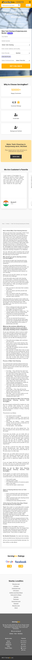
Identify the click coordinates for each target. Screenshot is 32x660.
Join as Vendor (20, 2)
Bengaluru (20, 633)
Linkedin (24, 646)
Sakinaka (16, 597)
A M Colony (16, 590)
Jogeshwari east (16, 588)
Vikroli (16, 608)
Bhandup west (16, 605)
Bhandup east (16, 584)
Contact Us (8, 644)
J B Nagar (16, 586)
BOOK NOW (16, 156)
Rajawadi (16, 603)
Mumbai (11, 633)
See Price (10, 33)
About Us (8, 642)
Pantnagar (16, 599)
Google (24, 644)
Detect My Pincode (6, 56)
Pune (15, 633)
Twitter (24, 650)
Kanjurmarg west (16, 601)
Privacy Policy (8, 648)
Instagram (24, 640)
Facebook (23, 642)
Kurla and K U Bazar (16, 595)
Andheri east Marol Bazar (16, 592)
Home (8, 641)
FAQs (8, 646)
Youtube (24, 648)
